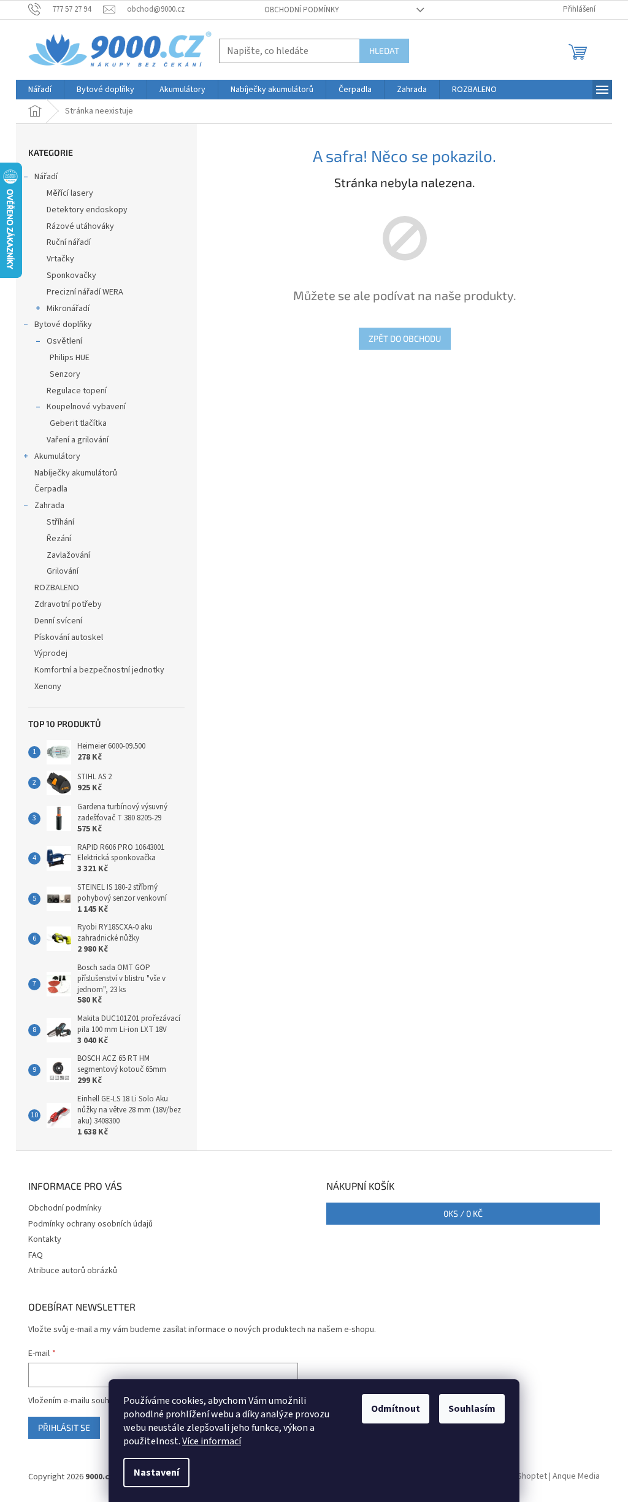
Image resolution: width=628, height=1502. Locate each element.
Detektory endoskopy (87, 210)
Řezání (59, 539)
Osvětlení (64, 341)
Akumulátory (57, 456)
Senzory (65, 374)
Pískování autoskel (68, 637)
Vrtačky (60, 259)
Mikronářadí (68, 308)
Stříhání (60, 522)
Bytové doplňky (63, 324)
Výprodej (50, 653)
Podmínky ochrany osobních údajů (90, 1224)
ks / (463, 1213)
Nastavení (156, 1472)
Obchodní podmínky (301, 9)
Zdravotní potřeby (68, 604)
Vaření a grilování (78, 440)
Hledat (384, 50)
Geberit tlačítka (78, 423)
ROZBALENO (56, 588)
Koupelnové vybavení (86, 407)
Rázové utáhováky (80, 226)
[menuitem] (40, 89)
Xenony (47, 686)
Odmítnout (395, 1408)
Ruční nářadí (69, 242)
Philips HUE (70, 358)
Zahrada (49, 505)
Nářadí (46, 177)
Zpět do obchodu (405, 338)
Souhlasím (472, 1408)
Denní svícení (58, 621)
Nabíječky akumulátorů (75, 473)
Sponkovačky (71, 275)
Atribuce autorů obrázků (72, 1271)
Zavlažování (68, 555)
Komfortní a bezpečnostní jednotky (99, 670)
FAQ (35, 1255)
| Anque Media (573, 1477)
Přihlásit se (64, 1427)
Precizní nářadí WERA (85, 292)
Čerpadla (50, 489)
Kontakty (44, 1239)
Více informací (211, 1441)
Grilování (62, 571)
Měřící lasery (70, 193)
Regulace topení (77, 391)
